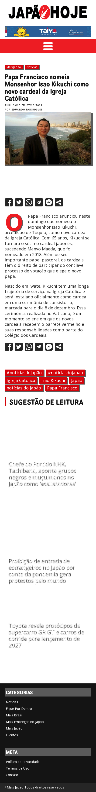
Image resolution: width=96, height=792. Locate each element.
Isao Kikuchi (53, 380)
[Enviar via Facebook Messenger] (49, 202)
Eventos (12, 735)
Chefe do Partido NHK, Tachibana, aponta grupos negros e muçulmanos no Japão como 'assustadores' (42, 474)
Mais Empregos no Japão (25, 721)
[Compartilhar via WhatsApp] (29, 202)
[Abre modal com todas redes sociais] (59, 202)
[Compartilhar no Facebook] (9, 202)
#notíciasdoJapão (24, 372)
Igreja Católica (21, 380)
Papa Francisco (62, 388)
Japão (76, 380)
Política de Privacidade (23, 761)
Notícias (32, 67)
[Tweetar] (19, 202)
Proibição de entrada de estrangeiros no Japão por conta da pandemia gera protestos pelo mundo (41, 570)
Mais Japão (14, 67)
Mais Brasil (14, 715)
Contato (12, 775)
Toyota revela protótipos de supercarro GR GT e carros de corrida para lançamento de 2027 (46, 635)
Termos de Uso (17, 768)
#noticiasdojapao (65, 372)
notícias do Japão (24, 388)
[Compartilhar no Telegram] (39, 202)
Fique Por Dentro (19, 708)
